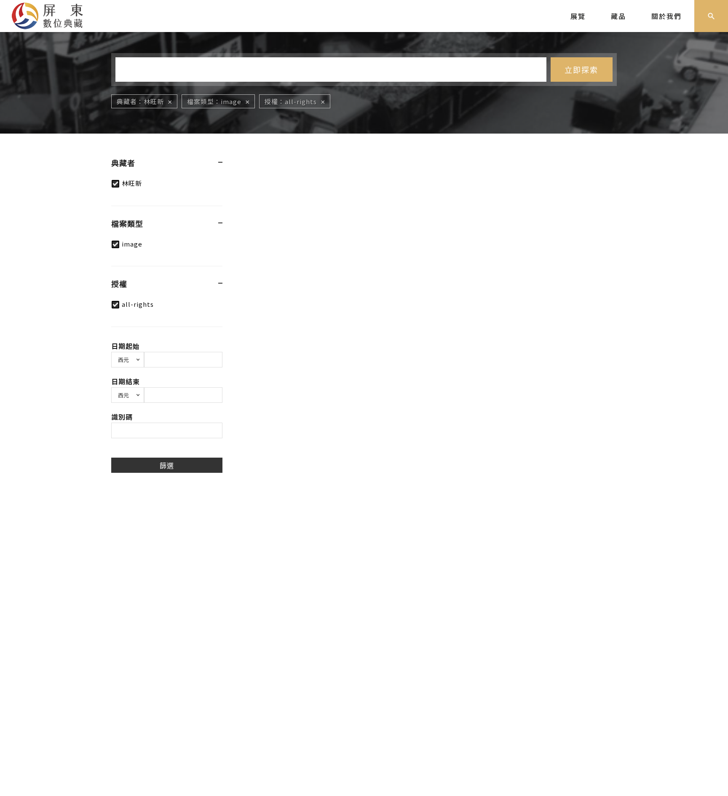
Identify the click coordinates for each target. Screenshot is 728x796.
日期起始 (125, 346)
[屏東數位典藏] (53, 15)
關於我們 (666, 16)
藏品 (618, 16)
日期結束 (125, 381)
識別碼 (122, 417)
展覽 (578, 16)
